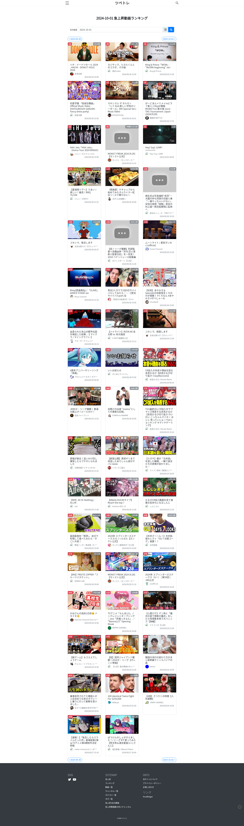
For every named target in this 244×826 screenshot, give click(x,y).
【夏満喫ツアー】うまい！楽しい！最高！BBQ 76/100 (83, 192)
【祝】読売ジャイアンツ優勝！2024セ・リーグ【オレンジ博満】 (121, 660)
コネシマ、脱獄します (156, 331)
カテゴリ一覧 (110, 795)
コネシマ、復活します (81, 242)
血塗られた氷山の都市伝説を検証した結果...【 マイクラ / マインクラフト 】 (83, 334)
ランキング (110, 783)
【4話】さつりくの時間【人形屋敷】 (159, 697)
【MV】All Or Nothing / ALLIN (82, 501)
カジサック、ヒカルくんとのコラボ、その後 (121, 66)
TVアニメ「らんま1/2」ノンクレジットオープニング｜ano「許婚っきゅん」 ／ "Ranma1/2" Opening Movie (121, 619)
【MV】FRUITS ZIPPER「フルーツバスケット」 (84, 576)
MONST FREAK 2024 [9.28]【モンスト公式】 (121, 576)
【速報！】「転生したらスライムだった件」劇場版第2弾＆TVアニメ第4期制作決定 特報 (84, 741)
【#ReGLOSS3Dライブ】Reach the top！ (120, 501)
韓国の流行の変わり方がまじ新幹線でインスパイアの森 (158, 660)
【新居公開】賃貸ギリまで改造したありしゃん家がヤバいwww (121, 461)
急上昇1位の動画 (112, 802)
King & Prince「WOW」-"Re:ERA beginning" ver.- (158, 66)
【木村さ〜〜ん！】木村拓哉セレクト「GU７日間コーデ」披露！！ (159, 538)
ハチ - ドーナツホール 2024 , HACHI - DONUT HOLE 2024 (84, 67)
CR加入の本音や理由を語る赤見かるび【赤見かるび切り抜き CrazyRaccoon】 (159, 373)
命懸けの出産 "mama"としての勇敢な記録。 (121, 410)
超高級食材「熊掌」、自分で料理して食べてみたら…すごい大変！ (84, 538)
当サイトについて (150, 779)
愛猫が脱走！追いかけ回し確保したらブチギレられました (83, 461)
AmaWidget (148, 796)
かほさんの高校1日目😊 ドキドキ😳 (83, 615)
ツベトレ (122, 3)
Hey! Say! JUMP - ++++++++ (154, 149)
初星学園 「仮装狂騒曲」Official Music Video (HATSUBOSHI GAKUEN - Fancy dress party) (83, 107)
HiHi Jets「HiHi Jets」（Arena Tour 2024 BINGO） (85, 149)
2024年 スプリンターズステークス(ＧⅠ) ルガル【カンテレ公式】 (122, 538)
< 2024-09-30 (75, 39)
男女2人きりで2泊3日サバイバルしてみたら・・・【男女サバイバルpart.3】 (122, 292)
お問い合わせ (148, 787)
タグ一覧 (109, 799)
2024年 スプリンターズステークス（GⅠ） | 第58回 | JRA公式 (159, 577)
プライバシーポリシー (152, 783)
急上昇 (108, 779)
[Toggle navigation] (176, 3)
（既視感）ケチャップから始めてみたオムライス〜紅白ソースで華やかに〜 (121, 192)
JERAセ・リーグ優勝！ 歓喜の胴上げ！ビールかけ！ (84, 410)
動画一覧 (109, 787)
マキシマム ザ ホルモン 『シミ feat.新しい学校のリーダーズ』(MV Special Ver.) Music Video (122, 107)
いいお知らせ (114, 370)
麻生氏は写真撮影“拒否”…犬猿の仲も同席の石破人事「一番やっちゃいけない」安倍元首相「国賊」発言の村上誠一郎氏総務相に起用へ (158, 202)
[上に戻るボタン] (240, 806)
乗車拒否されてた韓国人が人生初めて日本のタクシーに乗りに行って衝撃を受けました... (83, 700)
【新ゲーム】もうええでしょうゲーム (83, 659)
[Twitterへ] (69, 779)
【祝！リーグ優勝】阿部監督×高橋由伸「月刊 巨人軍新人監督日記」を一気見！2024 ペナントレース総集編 (122, 253)
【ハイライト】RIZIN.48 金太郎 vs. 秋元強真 (121, 333)
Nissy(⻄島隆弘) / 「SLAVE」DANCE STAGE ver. (84, 291)
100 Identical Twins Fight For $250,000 (121, 697)
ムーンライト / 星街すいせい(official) (158, 244)
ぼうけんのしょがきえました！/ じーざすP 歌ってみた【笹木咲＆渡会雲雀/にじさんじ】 (122, 741)
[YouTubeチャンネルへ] (74, 779)
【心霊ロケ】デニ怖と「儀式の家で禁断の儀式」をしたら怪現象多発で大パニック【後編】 (158, 617)
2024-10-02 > (169, 39)
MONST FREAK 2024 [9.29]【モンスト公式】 (121, 155)
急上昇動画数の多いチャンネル (118, 806)
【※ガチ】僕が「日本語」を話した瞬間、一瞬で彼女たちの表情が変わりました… (158, 462)
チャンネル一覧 (111, 791)
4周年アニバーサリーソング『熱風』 (84, 372)
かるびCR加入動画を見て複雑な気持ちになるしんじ (159, 501)
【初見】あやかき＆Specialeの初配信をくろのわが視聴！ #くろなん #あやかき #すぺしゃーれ (159, 294)
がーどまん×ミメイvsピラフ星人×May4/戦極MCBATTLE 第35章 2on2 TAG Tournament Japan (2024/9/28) (158, 109)
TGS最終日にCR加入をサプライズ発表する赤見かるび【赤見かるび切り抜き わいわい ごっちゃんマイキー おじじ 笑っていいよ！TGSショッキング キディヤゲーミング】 (159, 417)
